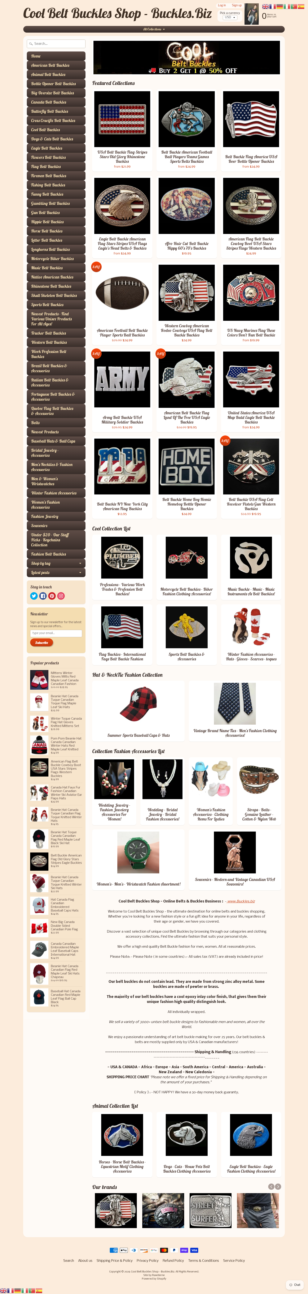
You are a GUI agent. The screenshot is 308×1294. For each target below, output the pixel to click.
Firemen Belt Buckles (48, 175)
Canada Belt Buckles (48, 102)
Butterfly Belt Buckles (49, 111)
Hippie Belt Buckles (47, 221)
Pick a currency (230, 13)
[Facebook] (43, 596)
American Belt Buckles (50, 65)
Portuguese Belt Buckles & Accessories (53, 397)
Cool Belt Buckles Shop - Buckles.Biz (117, 13)
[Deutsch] (17, 1291)
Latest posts (40, 572)
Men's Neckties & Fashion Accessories (51, 467)
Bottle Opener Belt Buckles (53, 83)
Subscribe (41, 643)
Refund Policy (173, 1261)
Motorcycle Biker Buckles (52, 258)
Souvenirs (39, 525)
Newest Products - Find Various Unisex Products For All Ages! (51, 318)
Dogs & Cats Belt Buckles (52, 138)
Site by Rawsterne (154, 1275)
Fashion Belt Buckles (48, 554)
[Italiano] (24, 1291)
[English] (3, 1291)
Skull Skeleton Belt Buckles (54, 295)
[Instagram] (61, 596)
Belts (35, 422)
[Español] (39, 1291)
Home (35, 56)
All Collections (152, 29)
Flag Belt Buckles (46, 166)
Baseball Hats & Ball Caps (53, 441)
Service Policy (234, 1261)
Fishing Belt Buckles (48, 184)
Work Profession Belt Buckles (48, 354)
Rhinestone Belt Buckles (51, 286)
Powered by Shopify (154, 1279)
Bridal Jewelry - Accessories (45, 453)
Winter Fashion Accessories (53, 493)
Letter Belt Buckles (46, 240)
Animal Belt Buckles (48, 74)
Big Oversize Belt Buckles (52, 92)
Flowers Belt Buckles (48, 157)
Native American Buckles (52, 277)
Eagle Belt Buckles (46, 148)
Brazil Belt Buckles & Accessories (49, 368)
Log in (222, 5)
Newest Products (44, 431)
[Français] (10, 1291)
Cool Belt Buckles (45, 129)
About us (85, 1261)
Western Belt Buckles (49, 342)
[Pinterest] (52, 596)
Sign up (237, 5)
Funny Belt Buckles (47, 194)
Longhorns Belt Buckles (50, 249)
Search (68, 1261)
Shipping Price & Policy (115, 1261)
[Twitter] (34, 596)
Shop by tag (40, 563)
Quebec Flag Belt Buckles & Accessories (52, 411)
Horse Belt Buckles (46, 231)
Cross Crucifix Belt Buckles (53, 120)
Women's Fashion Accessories (45, 504)
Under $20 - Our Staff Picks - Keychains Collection (50, 539)
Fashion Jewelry (44, 516)
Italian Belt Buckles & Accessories (50, 382)
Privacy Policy (148, 1261)
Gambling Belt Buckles (50, 203)
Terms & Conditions (203, 1261)
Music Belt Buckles (46, 267)
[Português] (32, 1291)
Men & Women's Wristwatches (44, 481)
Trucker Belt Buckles (48, 333)
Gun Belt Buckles (45, 212)
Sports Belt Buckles (47, 304)
